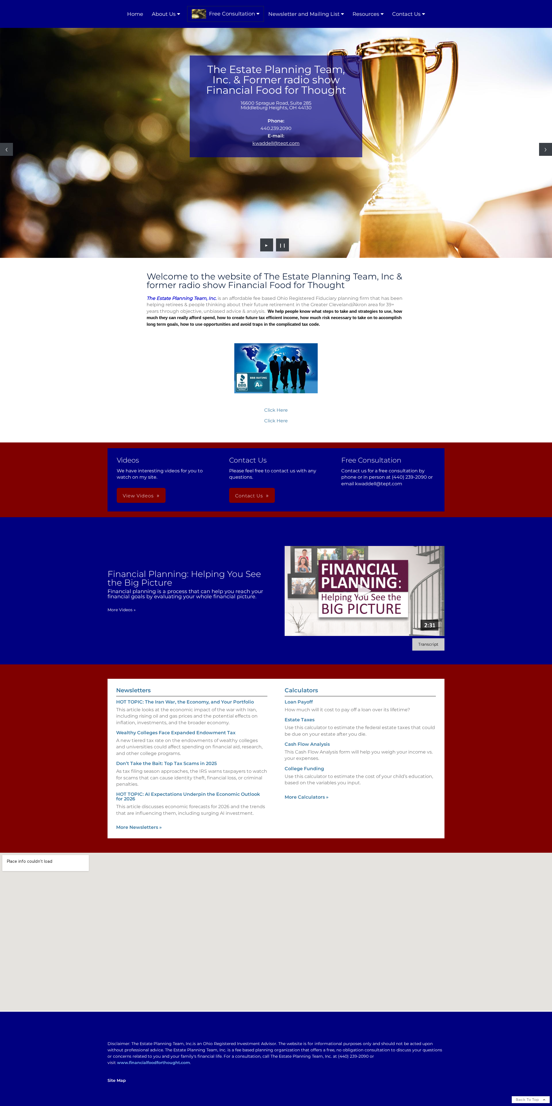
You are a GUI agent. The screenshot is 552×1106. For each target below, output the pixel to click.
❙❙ (282, 245)
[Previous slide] (6, 149)
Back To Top (528, 1099)
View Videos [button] (138, 496)
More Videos (122, 610)
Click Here (276, 410)
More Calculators (307, 797)
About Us (164, 14)
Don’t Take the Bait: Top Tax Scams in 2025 (166, 763)
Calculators (301, 690)
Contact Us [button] (249, 496)
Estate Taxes (300, 719)
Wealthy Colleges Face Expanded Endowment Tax (175, 732)
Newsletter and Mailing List (304, 14)
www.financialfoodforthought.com (153, 1062)
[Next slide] (545, 149)
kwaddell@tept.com (276, 143)
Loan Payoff (299, 702)
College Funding (304, 768)
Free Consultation (232, 14)
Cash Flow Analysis (307, 744)
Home (135, 14)
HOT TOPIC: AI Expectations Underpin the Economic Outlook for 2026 (188, 796)
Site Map (117, 1080)
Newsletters (133, 690)
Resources (365, 14)
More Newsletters (139, 827)
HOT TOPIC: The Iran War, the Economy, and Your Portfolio (185, 702)
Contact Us (406, 14)
